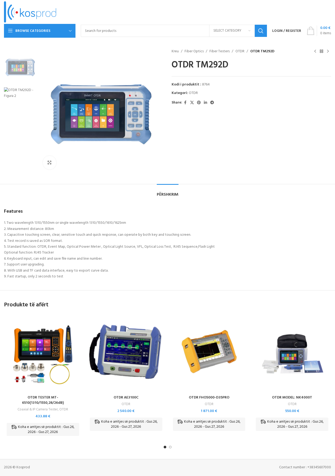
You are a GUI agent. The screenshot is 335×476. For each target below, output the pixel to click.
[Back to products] (321, 51)
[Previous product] (315, 51)
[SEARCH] (261, 31)
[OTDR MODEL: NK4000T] (292, 354)
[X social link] (192, 103)
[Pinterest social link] (198, 103)
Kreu (175, 51)
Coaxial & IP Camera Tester (37, 409)
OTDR (239, 51)
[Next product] (328, 51)
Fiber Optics (194, 51)
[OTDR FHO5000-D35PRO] (209, 354)
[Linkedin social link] (205, 103)
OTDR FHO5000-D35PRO (209, 397)
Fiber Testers (219, 51)
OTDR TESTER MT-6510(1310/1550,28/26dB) (43, 400)
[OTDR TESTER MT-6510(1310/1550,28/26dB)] (43, 354)
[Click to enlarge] (49, 162)
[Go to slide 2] (170, 447)
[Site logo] (30, 12)
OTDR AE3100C (126, 397)
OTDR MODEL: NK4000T (292, 397)
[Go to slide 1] (165, 447)
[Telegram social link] (212, 103)
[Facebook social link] (185, 103)
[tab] (167, 192)
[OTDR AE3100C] (126, 354)
